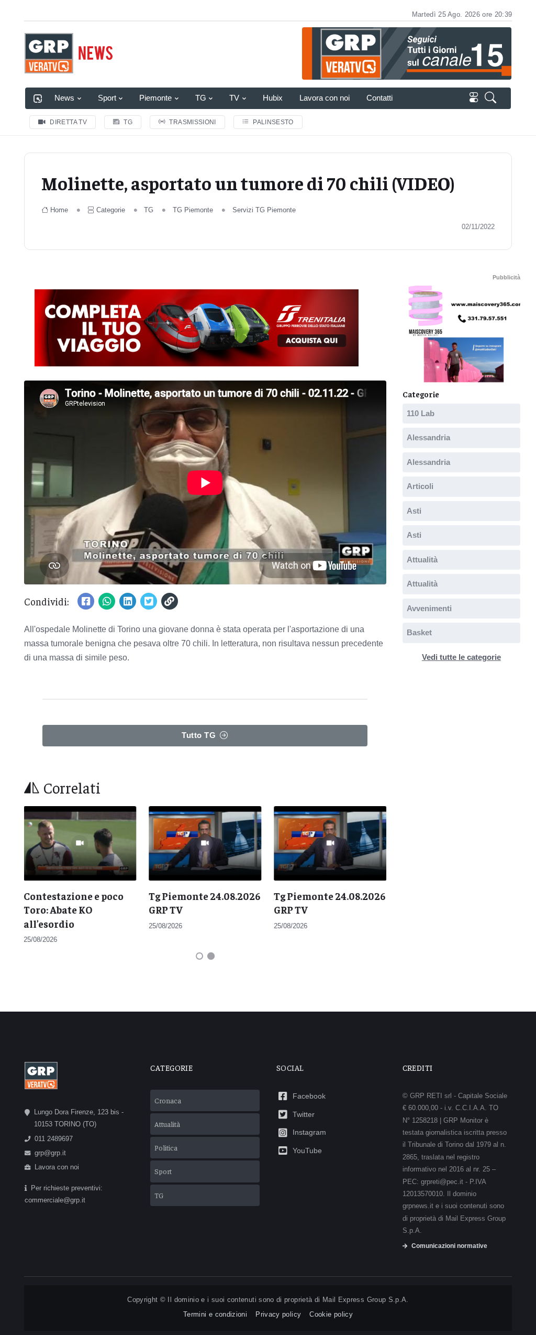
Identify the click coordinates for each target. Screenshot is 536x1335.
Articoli (420, 486)
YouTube (307, 1150)
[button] (492, 98)
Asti (414, 510)
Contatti (379, 97)
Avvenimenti (429, 607)
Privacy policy (278, 1314)
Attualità (422, 559)
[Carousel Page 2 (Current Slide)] (211, 956)
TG (200, 97)
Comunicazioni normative (449, 1246)
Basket (419, 632)
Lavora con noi (324, 97)
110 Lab (420, 412)
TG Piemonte (193, 210)
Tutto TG (199, 735)
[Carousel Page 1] (199, 956)
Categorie (110, 210)
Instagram (309, 1132)
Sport (107, 97)
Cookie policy (331, 1314)
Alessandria (428, 437)
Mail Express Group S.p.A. (365, 1300)
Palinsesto (273, 122)
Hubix (273, 97)
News (64, 97)
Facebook (309, 1096)
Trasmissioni (192, 122)
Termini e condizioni (215, 1314)
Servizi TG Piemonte (264, 210)
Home (59, 210)
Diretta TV (68, 122)
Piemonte (155, 97)
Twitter (304, 1114)
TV (234, 97)
